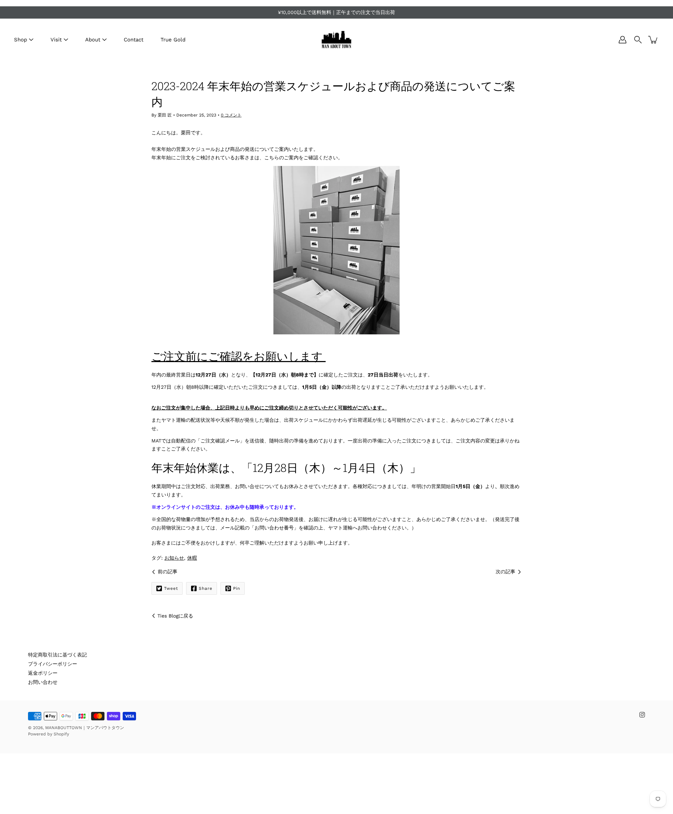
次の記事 (505, 571)
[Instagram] (642, 715)
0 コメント (231, 115)
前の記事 (167, 571)
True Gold (173, 39)
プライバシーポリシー (52, 664)
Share (205, 588)
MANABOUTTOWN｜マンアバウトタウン (84, 727)
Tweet (171, 588)
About (92, 39)
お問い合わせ (42, 682)
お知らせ (174, 558)
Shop (20, 39)
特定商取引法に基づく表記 (57, 655)
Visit (56, 39)
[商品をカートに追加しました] (653, 39)
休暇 (192, 558)
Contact (133, 39)
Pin (236, 588)
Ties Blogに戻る (175, 616)
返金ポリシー (42, 673)
